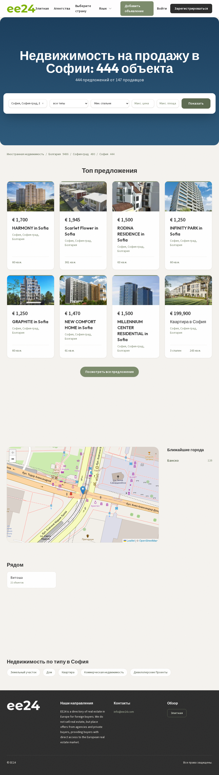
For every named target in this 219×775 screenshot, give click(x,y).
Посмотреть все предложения (109, 371)
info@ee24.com (124, 712)
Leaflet (130, 540)
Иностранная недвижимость (25, 154)
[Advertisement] (109, 407)
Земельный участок (23, 672)
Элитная (42, 8)
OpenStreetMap (148, 540)
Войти (162, 8)
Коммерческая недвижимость (104, 672)
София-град (81, 154)
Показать (196, 103)
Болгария (55, 154)
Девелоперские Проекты (150, 672)
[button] (83, 490)
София (103, 154)
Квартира (68, 672)
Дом (49, 672)
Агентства (62, 8)
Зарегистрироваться (191, 8)
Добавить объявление (134, 8)
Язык (103, 8)
